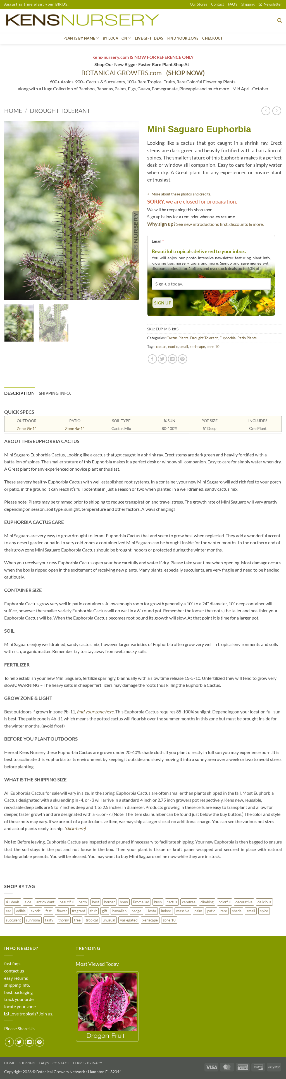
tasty (49, 920)
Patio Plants (247, 338)
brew (124, 902)
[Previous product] (276, 111)
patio (211, 911)
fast (49, 911)
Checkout (212, 38)
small (184, 346)
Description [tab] (19, 393)
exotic (173, 346)
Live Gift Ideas (149, 38)
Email (158, 241)
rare (223, 911)
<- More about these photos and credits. (179, 194)
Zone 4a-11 (75, 428)
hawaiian (119, 911)
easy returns (16, 978)
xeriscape (197, 346)
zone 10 (213, 346)
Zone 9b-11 (27, 428)
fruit (93, 911)
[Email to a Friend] (172, 359)
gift (104, 911)
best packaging (18, 992)
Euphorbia (228, 338)
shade (237, 911)
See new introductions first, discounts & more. (220, 224)
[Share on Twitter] (162, 359)
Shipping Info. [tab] (55, 393)
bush (158, 902)
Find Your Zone (183, 38)
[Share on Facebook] (152, 359)
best (95, 902)
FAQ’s (232, 4)
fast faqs (12, 963)
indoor (166, 911)
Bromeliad (141, 902)
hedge (136, 911)
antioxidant (45, 902)
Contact (217, 4)
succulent (13, 920)
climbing (207, 902)
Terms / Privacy (87, 1063)
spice (264, 911)
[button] (270, 4)
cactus (161, 346)
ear (8, 911)
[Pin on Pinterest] (182, 359)
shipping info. (17, 985)
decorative (243, 902)
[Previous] (14, 210)
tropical (92, 920)
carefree (189, 902)
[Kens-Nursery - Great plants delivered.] (85, 20)
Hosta (151, 911)
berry (82, 902)
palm (198, 911)
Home (13, 110)
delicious (264, 902)
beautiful (66, 902)
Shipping (248, 4)
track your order (19, 999)
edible (21, 911)
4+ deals (13, 902)
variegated (128, 920)
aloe (28, 902)
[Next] (129, 210)
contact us (14, 970)
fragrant (78, 911)
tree (77, 920)
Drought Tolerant (60, 110)
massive (182, 911)
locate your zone (20, 1006)
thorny (63, 920)
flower (62, 911)
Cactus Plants (177, 338)
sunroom (33, 920)
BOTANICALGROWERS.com (143, 73)
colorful (224, 902)
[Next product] (265, 111)
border (109, 902)
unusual (109, 920)
